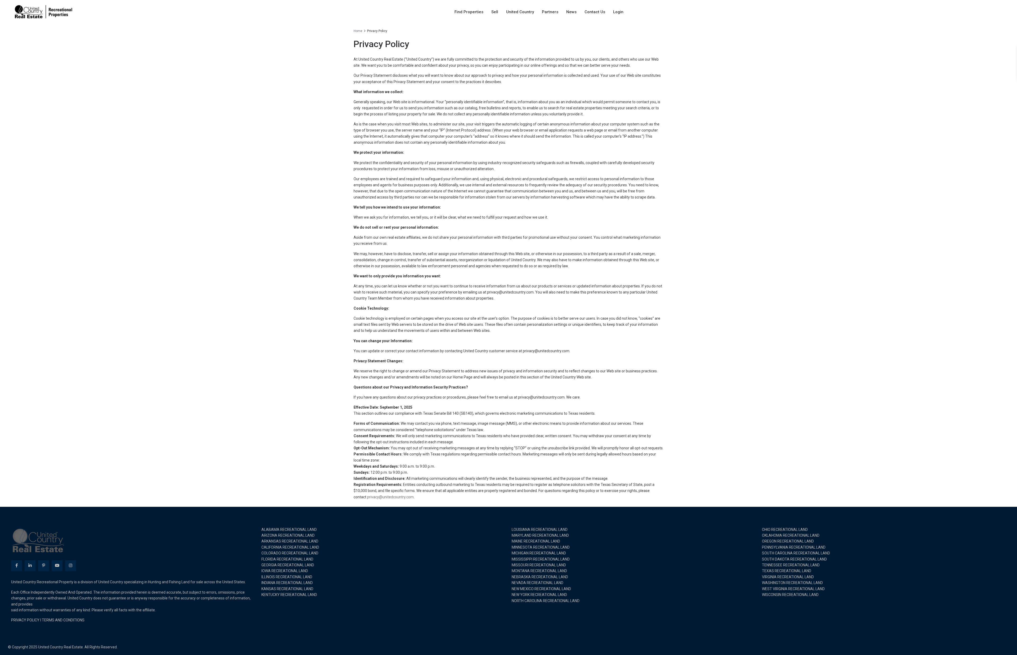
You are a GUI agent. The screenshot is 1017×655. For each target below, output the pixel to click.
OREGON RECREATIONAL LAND (788, 541)
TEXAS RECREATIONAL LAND (786, 571)
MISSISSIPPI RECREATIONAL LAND (541, 559)
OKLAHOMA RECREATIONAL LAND (790, 535)
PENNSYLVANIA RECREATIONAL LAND (794, 547)
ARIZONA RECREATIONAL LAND (288, 535)
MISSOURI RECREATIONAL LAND (539, 565)
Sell (494, 12)
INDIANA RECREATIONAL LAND (287, 583)
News (571, 12)
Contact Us (595, 12)
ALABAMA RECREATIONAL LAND (289, 529)
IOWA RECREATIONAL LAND (284, 571)
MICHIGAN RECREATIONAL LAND (539, 553)
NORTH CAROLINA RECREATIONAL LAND (545, 601)
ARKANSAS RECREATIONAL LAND (289, 541)
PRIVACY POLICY (25, 620)
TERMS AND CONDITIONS (63, 620)
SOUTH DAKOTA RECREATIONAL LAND (794, 559)
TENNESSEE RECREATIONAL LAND (791, 565)
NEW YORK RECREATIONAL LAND (539, 595)
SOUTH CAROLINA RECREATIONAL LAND (796, 553)
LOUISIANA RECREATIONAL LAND (540, 529)
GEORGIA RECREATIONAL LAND (287, 565)
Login (618, 12)
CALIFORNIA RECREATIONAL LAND (290, 547)
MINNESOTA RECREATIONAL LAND (541, 547)
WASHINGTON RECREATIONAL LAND (792, 583)
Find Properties (468, 12)
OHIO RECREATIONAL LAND (785, 529)
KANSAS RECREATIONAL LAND (287, 589)
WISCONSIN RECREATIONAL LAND (790, 595)
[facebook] (16, 565)
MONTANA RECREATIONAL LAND (539, 571)
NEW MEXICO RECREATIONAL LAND (541, 589)
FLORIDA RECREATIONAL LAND (287, 559)
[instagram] (70, 565)
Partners (550, 12)
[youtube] (57, 565)
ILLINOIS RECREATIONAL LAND (286, 577)
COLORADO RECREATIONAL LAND (289, 553)
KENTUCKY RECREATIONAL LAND (289, 595)
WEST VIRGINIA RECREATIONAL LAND (793, 589)
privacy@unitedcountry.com (390, 497)
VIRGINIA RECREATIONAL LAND (788, 577)
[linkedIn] (30, 565)
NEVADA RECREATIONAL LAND (537, 583)
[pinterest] (43, 565)
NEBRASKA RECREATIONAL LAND (540, 577)
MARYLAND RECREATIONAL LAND (540, 535)
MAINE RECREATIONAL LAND (536, 541)
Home (358, 31)
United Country (520, 12)
